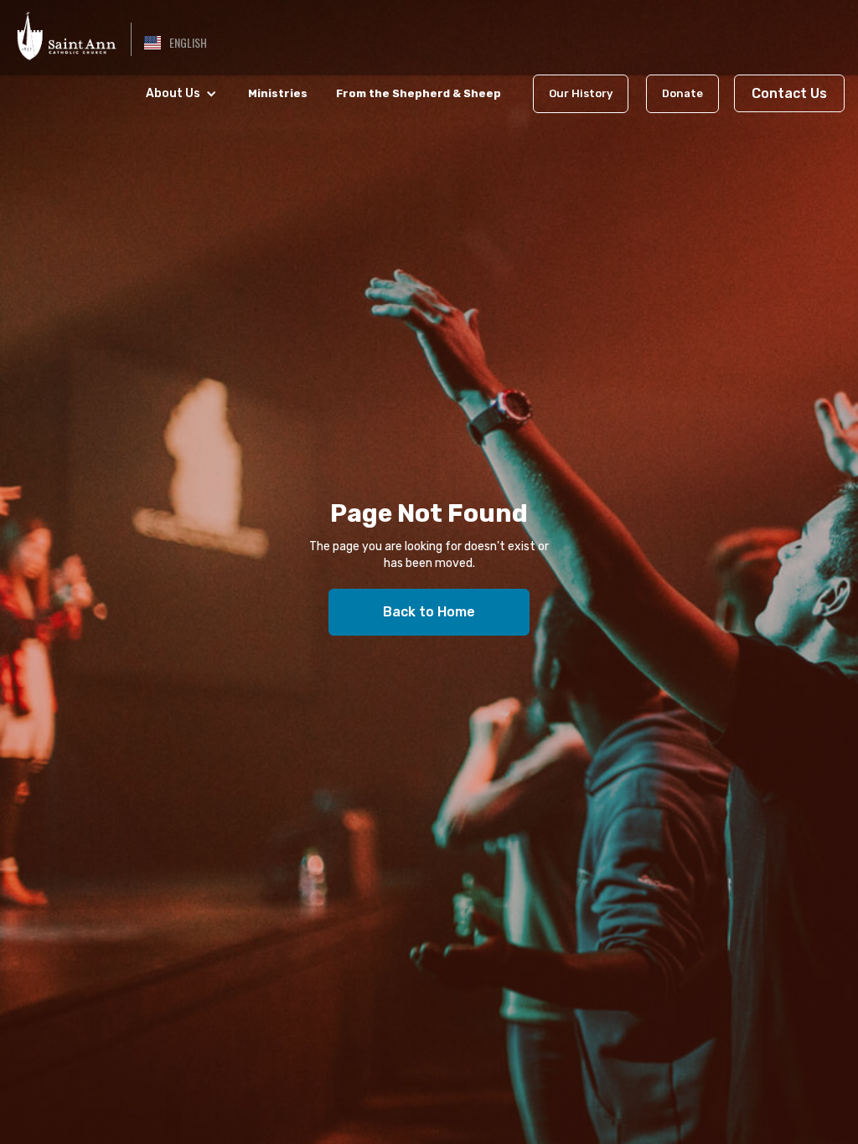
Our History (580, 93)
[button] (176, 42)
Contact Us (789, 93)
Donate (682, 93)
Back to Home (429, 612)
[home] (65, 33)
